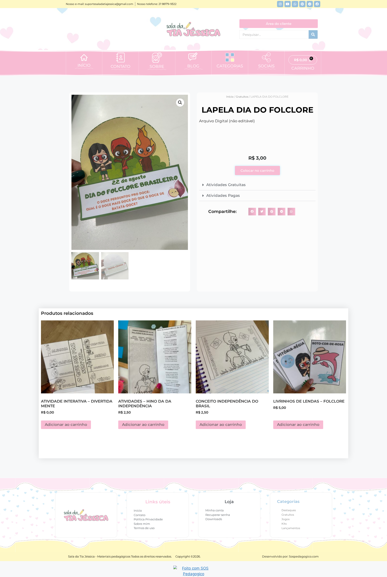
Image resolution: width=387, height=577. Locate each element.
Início (230, 96)
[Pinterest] (302, 4)
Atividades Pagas (223, 195)
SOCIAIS (266, 66)
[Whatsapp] (295, 4)
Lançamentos (291, 528)
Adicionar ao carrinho (66, 424)
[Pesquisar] (313, 34)
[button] (180, 103)
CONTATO (120, 66)
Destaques (289, 510)
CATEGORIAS (230, 66)
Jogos (286, 519)
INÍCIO (83, 65)
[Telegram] (310, 4)
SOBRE (157, 66)
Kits (284, 523)
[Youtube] (287, 4)
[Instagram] (280, 4)
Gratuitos (242, 96)
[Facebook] (317, 4)
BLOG (193, 66)
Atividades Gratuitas (226, 184)
